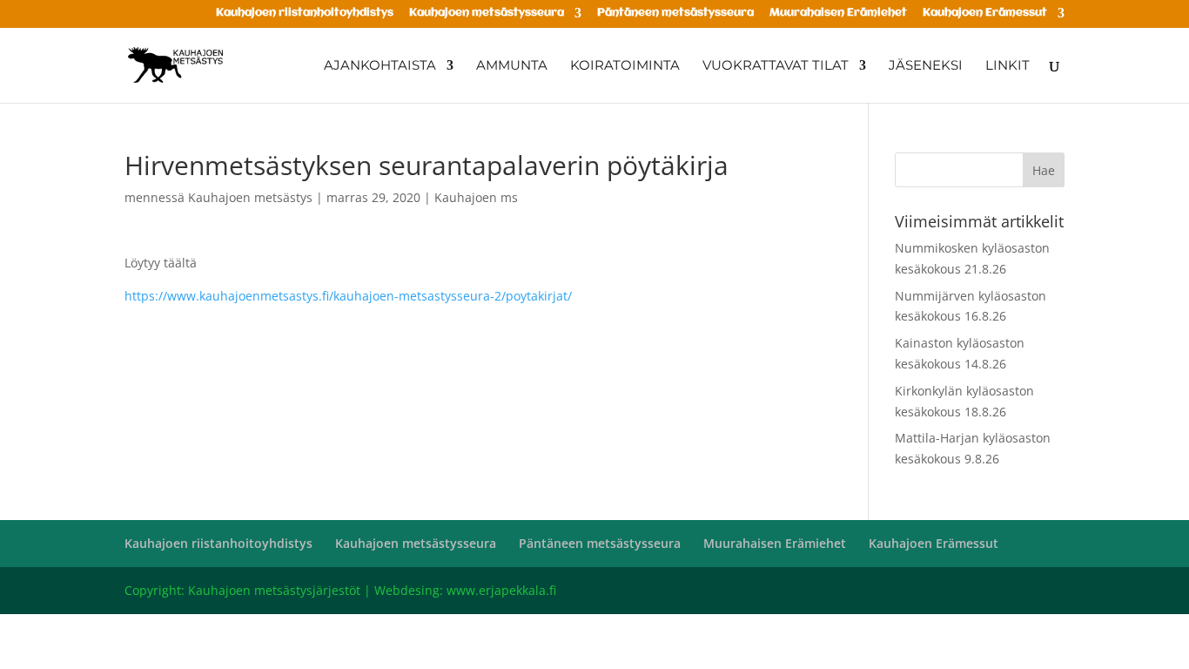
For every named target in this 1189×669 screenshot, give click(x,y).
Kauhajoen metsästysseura (486, 13)
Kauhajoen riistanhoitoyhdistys (304, 13)
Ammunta (511, 66)
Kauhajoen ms (476, 197)
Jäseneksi (926, 66)
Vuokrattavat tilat (775, 66)
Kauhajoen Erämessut (985, 13)
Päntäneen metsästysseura (675, 13)
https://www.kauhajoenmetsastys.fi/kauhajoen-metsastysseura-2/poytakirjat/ (348, 295)
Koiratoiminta (625, 66)
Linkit (1007, 66)
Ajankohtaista (380, 66)
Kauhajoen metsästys (250, 197)
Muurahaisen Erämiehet (838, 13)
